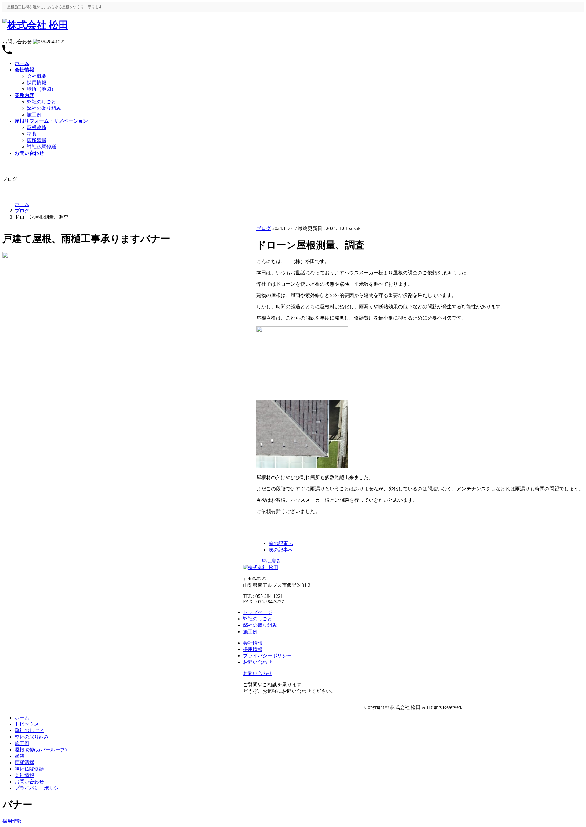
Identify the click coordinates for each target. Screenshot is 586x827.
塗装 (32, 133)
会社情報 (24, 775)
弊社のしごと (41, 101)
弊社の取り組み (44, 108)
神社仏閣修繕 (41, 146)
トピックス (27, 724)
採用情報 (36, 82)
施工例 (34, 114)
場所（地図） (41, 89)
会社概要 (36, 76)
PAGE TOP (568, 796)
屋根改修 (36, 127)
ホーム (22, 717)
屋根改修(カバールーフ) (41, 749)
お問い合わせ (29, 781)
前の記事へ (281, 543)
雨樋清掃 (36, 140)
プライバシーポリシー (39, 788)
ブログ (263, 228)
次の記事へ (281, 549)
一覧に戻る (268, 561)
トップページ (257, 612)
